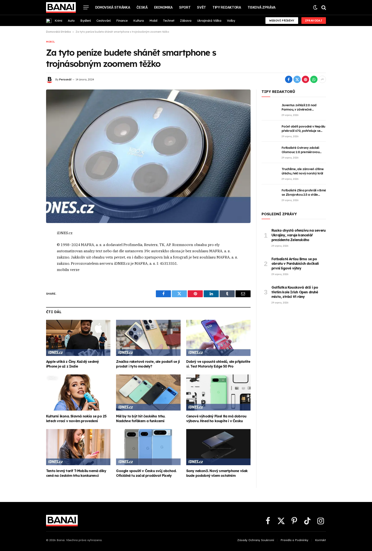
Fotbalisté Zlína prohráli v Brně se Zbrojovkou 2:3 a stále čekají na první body (304, 192)
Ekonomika (163, 7)
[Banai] (61, 7)
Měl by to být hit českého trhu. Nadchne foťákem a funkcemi (140, 418)
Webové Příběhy (281, 20)
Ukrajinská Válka (209, 21)
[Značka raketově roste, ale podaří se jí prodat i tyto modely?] (148, 338)
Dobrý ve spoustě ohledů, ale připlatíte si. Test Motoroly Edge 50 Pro (218, 363)
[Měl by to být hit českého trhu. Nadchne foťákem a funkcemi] (148, 392)
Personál (65, 79)
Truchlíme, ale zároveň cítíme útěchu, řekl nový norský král (303, 171)
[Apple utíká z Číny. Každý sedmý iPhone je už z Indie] (78, 338)
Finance (122, 21)
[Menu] (86, 7)
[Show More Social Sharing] (322, 79)
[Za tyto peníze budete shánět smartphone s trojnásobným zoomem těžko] (148, 156)
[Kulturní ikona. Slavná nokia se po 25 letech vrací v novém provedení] (78, 392)
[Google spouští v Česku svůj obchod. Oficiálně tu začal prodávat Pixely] (148, 447)
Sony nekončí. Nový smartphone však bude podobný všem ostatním (217, 473)
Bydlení (85, 21)
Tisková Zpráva (262, 7)
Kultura (138, 21)
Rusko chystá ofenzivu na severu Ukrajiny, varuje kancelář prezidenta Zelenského (298, 235)
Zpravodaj (313, 20)
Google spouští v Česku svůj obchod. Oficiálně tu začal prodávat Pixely (146, 473)
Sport (185, 7)
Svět (201, 7)
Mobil (153, 21)
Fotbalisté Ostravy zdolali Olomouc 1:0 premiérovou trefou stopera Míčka (300, 150)
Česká (141, 7)
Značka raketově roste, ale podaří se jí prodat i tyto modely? (148, 363)
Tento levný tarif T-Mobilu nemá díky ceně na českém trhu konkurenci (76, 473)
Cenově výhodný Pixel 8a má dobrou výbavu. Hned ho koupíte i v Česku (216, 418)
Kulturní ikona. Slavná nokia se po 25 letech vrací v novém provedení (76, 418)
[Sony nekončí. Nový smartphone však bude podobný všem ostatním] (218, 447)
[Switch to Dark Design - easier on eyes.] (315, 7)
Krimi (58, 21)
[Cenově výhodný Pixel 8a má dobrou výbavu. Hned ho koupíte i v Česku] (218, 392)
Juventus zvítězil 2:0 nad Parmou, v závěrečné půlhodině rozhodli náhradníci (303, 107)
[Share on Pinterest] (305, 79)
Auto (71, 21)
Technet (168, 21)
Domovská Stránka (112, 7)
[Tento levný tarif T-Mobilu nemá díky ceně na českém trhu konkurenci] (78, 447)
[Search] (323, 7)
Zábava (185, 21)
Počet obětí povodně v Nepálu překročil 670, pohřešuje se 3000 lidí (303, 129)
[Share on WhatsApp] (314, 79)
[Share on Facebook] (288, 79)
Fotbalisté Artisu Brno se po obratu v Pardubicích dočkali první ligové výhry (295, 264)
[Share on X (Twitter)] (297, 79)
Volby (231, 21)
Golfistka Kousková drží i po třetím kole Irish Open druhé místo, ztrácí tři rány (294, 292)
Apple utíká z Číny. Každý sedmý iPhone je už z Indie (72, 363)
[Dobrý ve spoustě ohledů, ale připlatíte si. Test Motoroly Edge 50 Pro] (218, 338)
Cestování (103, 21)
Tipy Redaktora (226, 7)
